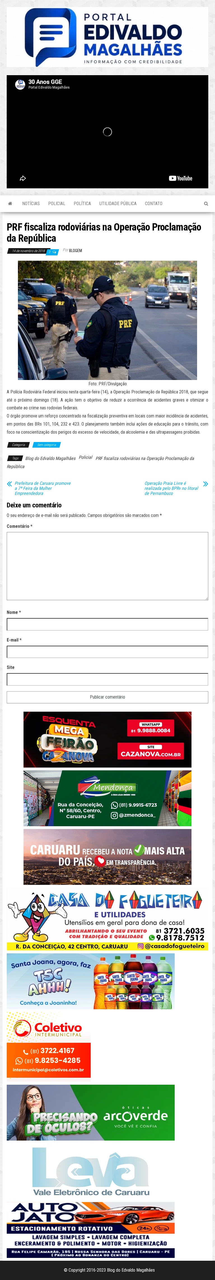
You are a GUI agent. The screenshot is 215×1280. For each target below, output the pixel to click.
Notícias (31, 203)
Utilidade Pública (118, 203)
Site (11, 667)
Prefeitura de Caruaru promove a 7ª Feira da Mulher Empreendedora (43, 488)
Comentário (19, 526)
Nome (14, 612)
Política (82, 203)
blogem (75, 250)
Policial (56, 203)
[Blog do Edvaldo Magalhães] (10, 203)
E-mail (14, 640)
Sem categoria (46, 445)
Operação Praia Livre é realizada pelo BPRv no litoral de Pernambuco (171, 488)
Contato (153, 203)
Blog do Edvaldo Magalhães (50, 458)
